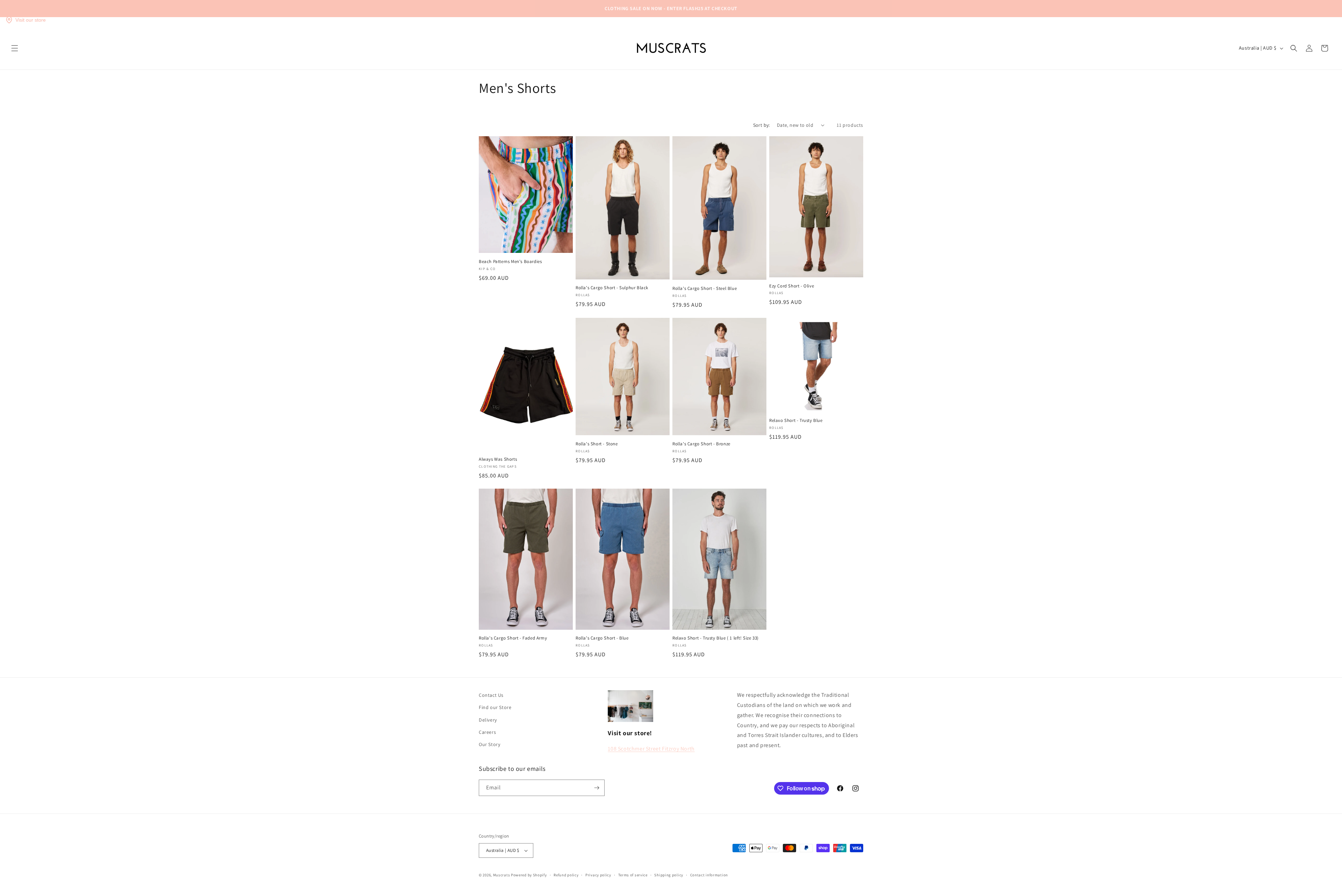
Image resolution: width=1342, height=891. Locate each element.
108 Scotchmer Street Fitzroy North (651, 748)
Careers (487, 732)
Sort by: (761, 125)
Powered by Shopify (529, 874)
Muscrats (501, 874)
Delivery (488, 720)
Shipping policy (668, 874)
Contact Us (491, 695)
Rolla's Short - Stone (597, 444)
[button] (14, 48)
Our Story (489, 744)
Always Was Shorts (498, 459)
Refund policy (566, 874)
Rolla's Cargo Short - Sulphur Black (612, 288)
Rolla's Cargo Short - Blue (602, 638)
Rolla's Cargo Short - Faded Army (513, 638)
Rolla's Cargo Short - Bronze (701, 444)
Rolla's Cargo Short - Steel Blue (704, 288)
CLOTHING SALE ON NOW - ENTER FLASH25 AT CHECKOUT (671, 8)
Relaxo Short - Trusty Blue (796, 420)
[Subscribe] (596, 788)
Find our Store (495, 707)
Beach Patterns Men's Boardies (510, 261)
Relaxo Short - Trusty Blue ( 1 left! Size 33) (715, 638)
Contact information (709, 874)
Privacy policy (598, 874)
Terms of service (633, 874)
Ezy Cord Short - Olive (791, 286)
